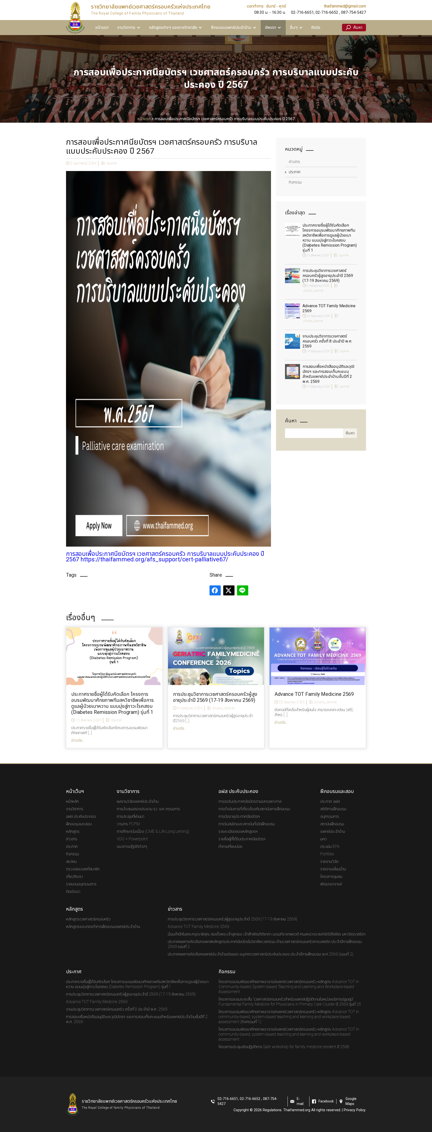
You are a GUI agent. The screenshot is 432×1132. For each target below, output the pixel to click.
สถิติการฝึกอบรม (333, 809)
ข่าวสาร (294, 162)
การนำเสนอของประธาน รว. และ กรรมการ (148, 809)
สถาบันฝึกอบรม (332, 824)
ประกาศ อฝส (330, 801)
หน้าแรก (101, 28)
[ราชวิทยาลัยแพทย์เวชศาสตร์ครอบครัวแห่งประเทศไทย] (75, 17)
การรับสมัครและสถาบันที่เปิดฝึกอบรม (246, 824)
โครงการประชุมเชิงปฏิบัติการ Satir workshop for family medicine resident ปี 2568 (283, 1046)
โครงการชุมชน (331, 876)
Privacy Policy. (355, 1110)
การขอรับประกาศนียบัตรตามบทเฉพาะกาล (250, 801)
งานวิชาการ (74, 809)
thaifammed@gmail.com (345, 6)
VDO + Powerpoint (132, 839)
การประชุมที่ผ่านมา (130, 816)
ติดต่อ (315, 28)
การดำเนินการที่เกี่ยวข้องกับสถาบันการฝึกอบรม (254, 809)
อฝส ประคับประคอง (81, 816)
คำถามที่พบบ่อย (230, 846)
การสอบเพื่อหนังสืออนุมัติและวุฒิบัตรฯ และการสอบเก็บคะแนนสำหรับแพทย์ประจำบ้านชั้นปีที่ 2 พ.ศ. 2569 (328, 374)
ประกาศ (111, 163)
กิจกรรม (295, 182)
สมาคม (71, 861)
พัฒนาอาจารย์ (331, 884)
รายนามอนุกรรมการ (81, 884)
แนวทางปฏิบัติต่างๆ (132, 846)
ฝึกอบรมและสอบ (79, 824)
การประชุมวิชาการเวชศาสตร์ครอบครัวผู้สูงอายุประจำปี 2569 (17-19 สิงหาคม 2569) (327, 276)
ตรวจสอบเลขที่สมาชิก (83, 869)
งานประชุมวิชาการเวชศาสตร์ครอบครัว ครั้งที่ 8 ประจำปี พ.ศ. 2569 (327, 341)
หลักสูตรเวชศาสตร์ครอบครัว (88, 919)
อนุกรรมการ (329, 816)
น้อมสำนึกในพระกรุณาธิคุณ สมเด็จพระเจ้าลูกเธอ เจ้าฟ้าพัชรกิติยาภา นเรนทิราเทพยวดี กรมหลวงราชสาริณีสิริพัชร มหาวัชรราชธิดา (267, 934)
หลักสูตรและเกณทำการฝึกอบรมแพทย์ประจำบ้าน (103, 926)
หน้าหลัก (72, 801)
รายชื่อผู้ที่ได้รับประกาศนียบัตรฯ (242, 839)
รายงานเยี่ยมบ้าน (333, 869)
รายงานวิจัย (329, 861)
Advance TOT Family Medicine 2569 (329, 308)
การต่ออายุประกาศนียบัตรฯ (239, 816)
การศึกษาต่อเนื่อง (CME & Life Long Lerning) (153, 831)
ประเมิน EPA (330, 846)
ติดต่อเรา (73, 891)
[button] (129, 27)
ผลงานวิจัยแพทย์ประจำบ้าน (137, 801)
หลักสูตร (73, 831)
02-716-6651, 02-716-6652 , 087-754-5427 (328, 12)
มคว (323, 839)
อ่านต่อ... (77, 740)
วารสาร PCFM (128, 824)
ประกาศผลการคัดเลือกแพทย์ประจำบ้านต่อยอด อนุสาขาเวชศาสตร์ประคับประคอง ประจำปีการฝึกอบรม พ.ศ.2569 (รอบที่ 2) (260, 954)
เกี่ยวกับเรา (74, 876)
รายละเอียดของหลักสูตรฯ (238, 831)
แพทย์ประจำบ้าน (332, 831)
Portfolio (327, 854)
